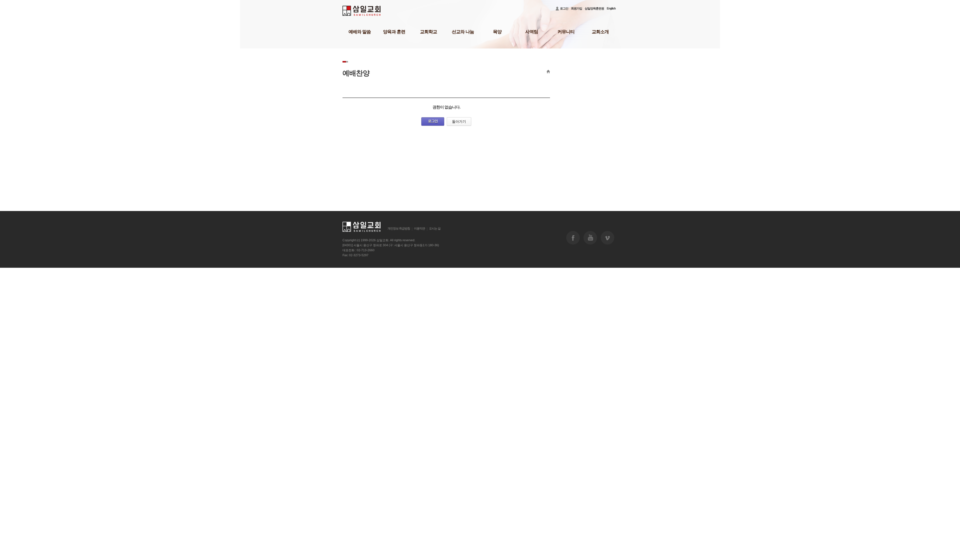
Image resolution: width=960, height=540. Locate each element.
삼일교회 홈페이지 (361, 11)
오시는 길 (434, 228)
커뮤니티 (566, 31)
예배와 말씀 (359, 31)
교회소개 (600, 31)
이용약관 (419, 228)
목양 (497, 31)
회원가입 (576, 8)
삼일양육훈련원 (594, 8)
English (611, 8)
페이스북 (573, 237)
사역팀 (531, 31)
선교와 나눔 (463, 31)
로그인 (564, 8)
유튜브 (590, 237)
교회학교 (428, 31)
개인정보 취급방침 (399, 228)
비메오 (607, 237)
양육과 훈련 (394, 31)
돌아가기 (459, 122)
